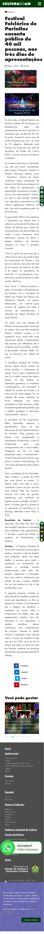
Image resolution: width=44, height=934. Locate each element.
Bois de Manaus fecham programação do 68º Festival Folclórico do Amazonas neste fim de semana (21, 725)
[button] (39, 3)
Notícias (11, 11)
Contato (9, 776)
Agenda (9, 792)
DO (16, 3)
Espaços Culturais (14, 804)
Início (8, 748)
